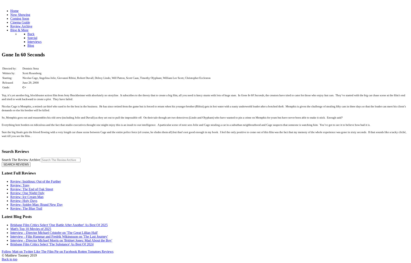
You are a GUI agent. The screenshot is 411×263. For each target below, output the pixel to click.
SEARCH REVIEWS (16, 164)
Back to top (9, 259)
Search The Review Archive (21, 160)
